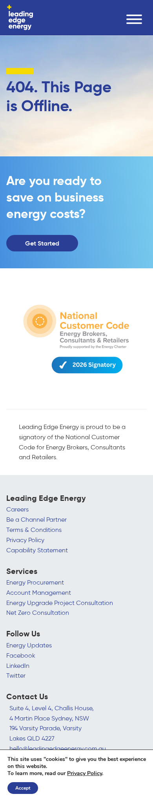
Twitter (16, 675)
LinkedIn (17, 665)
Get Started (42, 243)
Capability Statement (37, 550)
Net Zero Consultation (37, 612)
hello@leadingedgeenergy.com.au (57, 748)
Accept (22, 788)
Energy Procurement (35, 582)
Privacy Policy (25, 540)
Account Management (38, 592)
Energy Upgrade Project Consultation (59, 603)
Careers (17, 509)
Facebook (20, 655)
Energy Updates (29, 645)
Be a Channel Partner (36, 519)
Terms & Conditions (34, 529)
